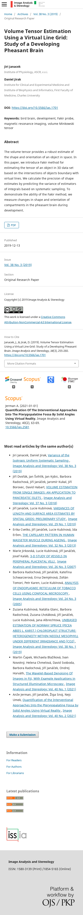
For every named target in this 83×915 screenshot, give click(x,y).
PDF (13, 225)
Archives (22, 14)
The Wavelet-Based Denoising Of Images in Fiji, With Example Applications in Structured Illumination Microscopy (44, 678)
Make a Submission (22, 735)
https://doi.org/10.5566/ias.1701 (35, 108)
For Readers (13, 760)
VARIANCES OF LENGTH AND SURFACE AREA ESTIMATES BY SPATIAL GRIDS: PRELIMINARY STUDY (44, 513)
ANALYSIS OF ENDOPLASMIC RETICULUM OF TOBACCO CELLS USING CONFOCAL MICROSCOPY (46, 588)
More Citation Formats (21, 363)
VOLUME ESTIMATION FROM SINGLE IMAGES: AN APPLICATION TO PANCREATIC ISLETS (45, 492)
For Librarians (15, 773)
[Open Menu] (4, 4)
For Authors (13, 766)
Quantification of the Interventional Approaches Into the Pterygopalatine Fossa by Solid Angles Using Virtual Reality (45, 705)
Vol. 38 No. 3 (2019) (45, 14)
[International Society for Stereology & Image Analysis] (16, 841)
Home (8, 14)
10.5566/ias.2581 (17, 427)
